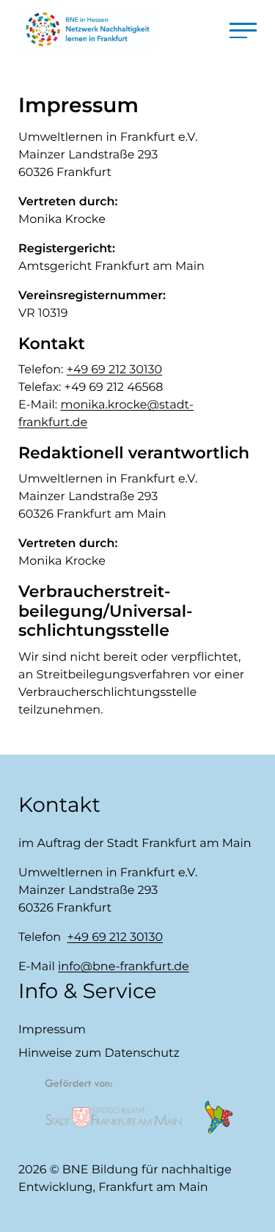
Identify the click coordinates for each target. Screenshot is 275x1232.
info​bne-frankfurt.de (123, 967)
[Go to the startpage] (87, 29)
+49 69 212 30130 (115, 370)
